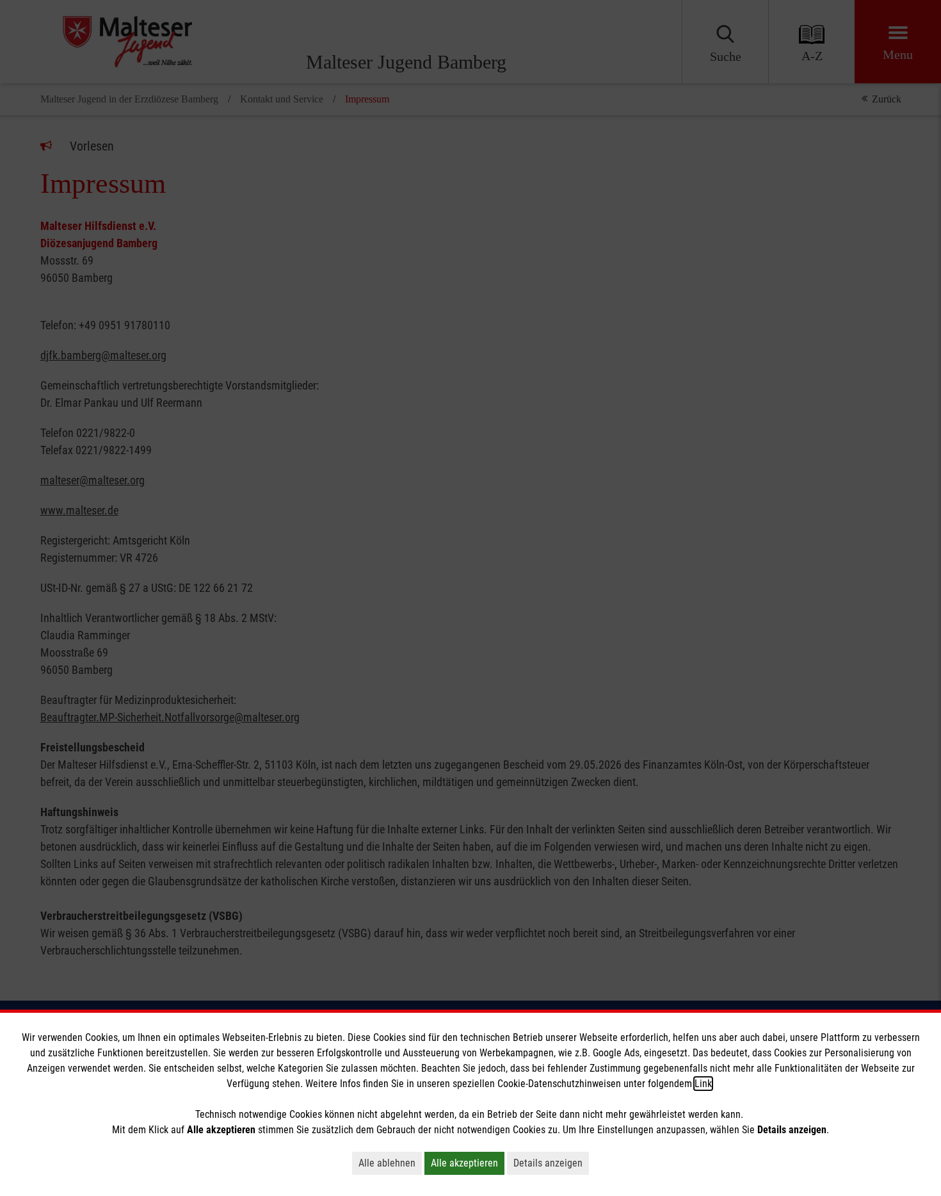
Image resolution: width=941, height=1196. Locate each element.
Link (703, 1083)
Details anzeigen (548, 1163)
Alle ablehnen (386, 1163)
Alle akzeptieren (464, 1163)
